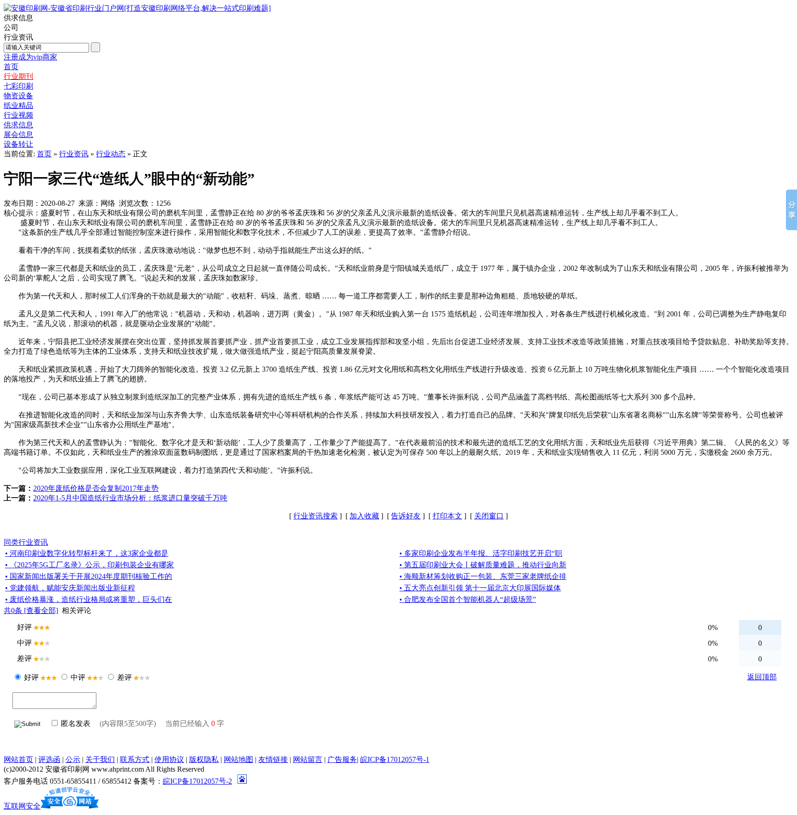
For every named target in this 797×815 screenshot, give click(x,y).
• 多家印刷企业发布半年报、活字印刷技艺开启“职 (480, 553)
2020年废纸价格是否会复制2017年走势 (96, 488)
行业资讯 (74, 154)
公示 (72, 759)
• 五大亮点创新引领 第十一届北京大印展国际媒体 (480, 588)
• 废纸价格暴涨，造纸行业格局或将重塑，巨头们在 (88, 599)
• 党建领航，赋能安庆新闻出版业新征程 (70, 588)
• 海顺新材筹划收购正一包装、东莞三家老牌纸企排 (482, 576)
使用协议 (169, 759)
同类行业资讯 (26, 542)
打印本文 (447, 516)
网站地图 (238, 759)
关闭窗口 (489, 516)
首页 (44, 154)
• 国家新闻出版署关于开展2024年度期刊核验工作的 (88, 576)
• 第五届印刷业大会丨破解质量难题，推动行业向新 (482, 565)
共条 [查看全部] (31, 610)
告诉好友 (406, 516)
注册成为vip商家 (30, 57)
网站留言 (307, 759)
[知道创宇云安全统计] (70, 806)
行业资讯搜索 (315, 516)
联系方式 (134, 759)
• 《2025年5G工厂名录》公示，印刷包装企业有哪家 (89, 565)
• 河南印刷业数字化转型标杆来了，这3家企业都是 (86, 553)
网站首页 (18, 759)
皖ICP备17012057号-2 (197, 781)
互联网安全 (22, 806)
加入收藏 (364, 516)
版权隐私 (204, 759)
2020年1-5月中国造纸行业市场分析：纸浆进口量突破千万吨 (130, 498)
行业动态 (110, 154)
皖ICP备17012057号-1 (394, 759)
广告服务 (342, 759)
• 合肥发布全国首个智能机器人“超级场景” (467, 599)
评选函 (49, 759)
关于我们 (100, 759)
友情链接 (273, 759)
